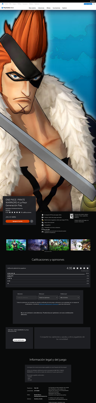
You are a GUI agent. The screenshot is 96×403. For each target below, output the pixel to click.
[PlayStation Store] (8, 8)
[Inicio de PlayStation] (2, 4)
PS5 (10, 3)
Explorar (64, 8)
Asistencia (37, 3)
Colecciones (41, 8)
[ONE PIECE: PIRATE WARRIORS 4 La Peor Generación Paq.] (16, 244)
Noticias (31, 3)
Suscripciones (56, 8)
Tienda (6, 3)
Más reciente (32, 8)
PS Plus (19, 3)
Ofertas (48, 8)
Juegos (14, 3)
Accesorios (25, 3)
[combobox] (26, 297)
